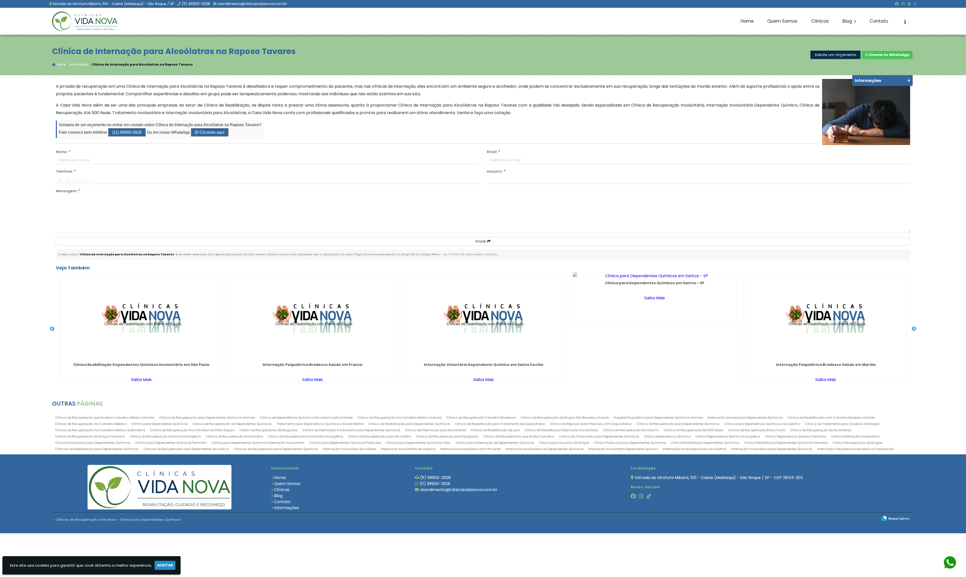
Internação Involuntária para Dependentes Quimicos (771, 449)
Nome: (63, 151)
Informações (286, 508)
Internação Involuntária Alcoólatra (349, 449)
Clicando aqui (211, 132)
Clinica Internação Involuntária (855, 436)
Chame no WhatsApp (888, 54)
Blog (847, 21)
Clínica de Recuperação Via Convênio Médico (91, 424)
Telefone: (66, 171)
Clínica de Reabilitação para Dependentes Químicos (409, 424)
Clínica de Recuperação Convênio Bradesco (481, 417)
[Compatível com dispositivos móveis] (872, 518)
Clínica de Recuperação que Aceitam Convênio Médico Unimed (104, 417)
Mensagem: (68, 191)
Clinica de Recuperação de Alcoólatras (820, 430)
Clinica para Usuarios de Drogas (564, 443)
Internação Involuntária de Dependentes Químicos (545, 449)
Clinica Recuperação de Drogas (857, 443)
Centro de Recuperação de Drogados (268, 430)
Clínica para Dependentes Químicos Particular (345, 443)
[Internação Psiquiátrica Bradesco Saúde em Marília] (825, 317)
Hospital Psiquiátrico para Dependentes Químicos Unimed (658, 417)
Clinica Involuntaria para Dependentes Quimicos (92, 443)
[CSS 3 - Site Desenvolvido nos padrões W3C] (855, 518)
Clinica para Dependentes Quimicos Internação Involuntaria (257, 443)
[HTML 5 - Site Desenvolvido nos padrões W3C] (837, 518)
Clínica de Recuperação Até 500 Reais (693, 430)
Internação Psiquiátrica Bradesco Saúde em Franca (312, 364)
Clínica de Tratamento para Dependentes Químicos (599, 436)
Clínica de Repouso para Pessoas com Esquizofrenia (591, 424)
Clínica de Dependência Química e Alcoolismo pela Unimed (306, 417)
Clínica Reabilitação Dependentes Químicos (705, 443)
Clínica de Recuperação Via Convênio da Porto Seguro (192, 430)
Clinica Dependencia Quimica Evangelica (727, 436)
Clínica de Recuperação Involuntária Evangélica (305, 436)
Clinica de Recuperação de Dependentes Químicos (232, 424)
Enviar (481, 241)
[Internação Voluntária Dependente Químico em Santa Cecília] (483, 317)
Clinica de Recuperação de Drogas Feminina (90, 436)
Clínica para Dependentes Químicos (159, 424)
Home (747, 21)
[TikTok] (909, 3)
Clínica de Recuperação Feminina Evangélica (165, 436)
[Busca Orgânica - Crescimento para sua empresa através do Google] (895, 518)
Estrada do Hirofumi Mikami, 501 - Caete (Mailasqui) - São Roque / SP (113, 3)
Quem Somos (782, 21)
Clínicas (820, 21)
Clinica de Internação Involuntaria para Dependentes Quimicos (351, 430)
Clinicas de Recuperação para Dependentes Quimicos (276, 449)
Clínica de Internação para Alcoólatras (435, 430)
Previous (52, 328)
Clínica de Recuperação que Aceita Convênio (518, 436)
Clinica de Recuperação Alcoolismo (631, 430)
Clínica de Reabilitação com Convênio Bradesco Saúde (831, 417)
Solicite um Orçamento (835, 54)
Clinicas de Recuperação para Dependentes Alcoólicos (186, 449)
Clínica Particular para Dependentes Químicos (630, 443)
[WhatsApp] (915, 3)
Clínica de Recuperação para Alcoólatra (379, 436)
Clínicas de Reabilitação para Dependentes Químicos (97, 449)
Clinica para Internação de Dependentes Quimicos (495, 443)
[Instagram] (903, 3)
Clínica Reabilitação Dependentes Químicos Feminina (786, 443)
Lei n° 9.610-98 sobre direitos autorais (470, 254)
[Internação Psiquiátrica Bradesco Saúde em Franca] (312, 317)
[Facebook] (897, 3)
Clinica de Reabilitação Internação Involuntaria (561, 430)
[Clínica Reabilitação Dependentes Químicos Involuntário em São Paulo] (141, 317)
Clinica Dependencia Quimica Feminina (795, 436)
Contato (879, 21)
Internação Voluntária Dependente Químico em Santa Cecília (483, 364)
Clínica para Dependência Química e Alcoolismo (762, 424)
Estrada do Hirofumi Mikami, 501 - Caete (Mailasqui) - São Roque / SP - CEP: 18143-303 (719, 477)
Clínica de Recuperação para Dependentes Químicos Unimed (207, 417)
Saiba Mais (141, 379)
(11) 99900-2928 (196, 3)
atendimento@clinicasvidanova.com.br (252, 3)
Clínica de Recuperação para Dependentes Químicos (677, 424)
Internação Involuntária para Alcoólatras (694, 449)
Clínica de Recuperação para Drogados (447, 436)
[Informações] (905, 21)
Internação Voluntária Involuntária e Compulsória (855, 449)
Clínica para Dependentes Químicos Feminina (171, 443)
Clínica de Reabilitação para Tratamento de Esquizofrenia (500, 424)
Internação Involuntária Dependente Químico (623, 449)
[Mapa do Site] (824, 518)
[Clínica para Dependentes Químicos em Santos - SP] (654, 276)
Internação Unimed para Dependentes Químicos (745, 417)
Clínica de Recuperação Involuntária (234, 436)
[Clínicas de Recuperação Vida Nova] (160, 487)
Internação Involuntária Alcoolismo (408, 449)
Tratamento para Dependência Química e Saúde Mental (320, 424)
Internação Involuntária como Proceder (470, 449)
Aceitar (165, 565)
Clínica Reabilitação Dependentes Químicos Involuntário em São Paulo (141, 364)
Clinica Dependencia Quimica (667, 436)
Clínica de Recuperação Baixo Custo (756, 430)
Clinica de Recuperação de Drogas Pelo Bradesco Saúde (564, 417)
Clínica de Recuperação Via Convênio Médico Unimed (399, 417)
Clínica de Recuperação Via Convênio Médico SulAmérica (100, 430)
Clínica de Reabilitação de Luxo (495, 430)
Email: (493, 151)
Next (913, 328)
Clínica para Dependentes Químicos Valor (418, 443)
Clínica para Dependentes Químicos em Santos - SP (654, 282)
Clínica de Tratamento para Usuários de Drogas (842, 424)
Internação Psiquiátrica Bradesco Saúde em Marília (825, 364)
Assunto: (496, 171)
